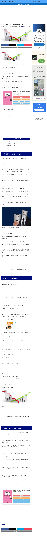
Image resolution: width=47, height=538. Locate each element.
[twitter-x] (38, 48)
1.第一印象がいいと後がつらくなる (12, 141)
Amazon (21, 99)
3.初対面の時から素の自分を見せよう (13, 145)
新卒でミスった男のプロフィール (39, 44)
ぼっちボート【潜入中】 (7, 1)
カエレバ (17, 94)
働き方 (21, 26)
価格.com (21, 103)
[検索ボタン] (45, 1)
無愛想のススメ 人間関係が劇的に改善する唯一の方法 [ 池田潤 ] (21, 92)
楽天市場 (21, 97)
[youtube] (39, 48)
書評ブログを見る (41, 61)
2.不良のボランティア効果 (11, 143)
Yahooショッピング (21, 101)
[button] (5, 45)
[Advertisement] (23, 13)
